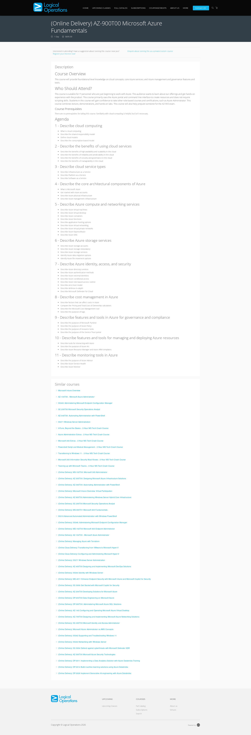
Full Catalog (121, 8)
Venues (173, 710)
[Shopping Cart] (217, 8)
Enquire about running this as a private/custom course (150, 51)
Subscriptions (138, 8)
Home (86, 8)
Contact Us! (200, 8)
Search (139, 713)
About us (174, 8)
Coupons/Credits (157, 8)
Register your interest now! (64, 53)
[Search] (213, 7)
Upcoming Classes (101, 8)
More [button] (185, 8)
